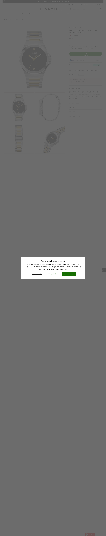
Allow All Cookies (69, 274)
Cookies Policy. (63, 269)
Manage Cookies (53, 274)
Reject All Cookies (37, 274)
